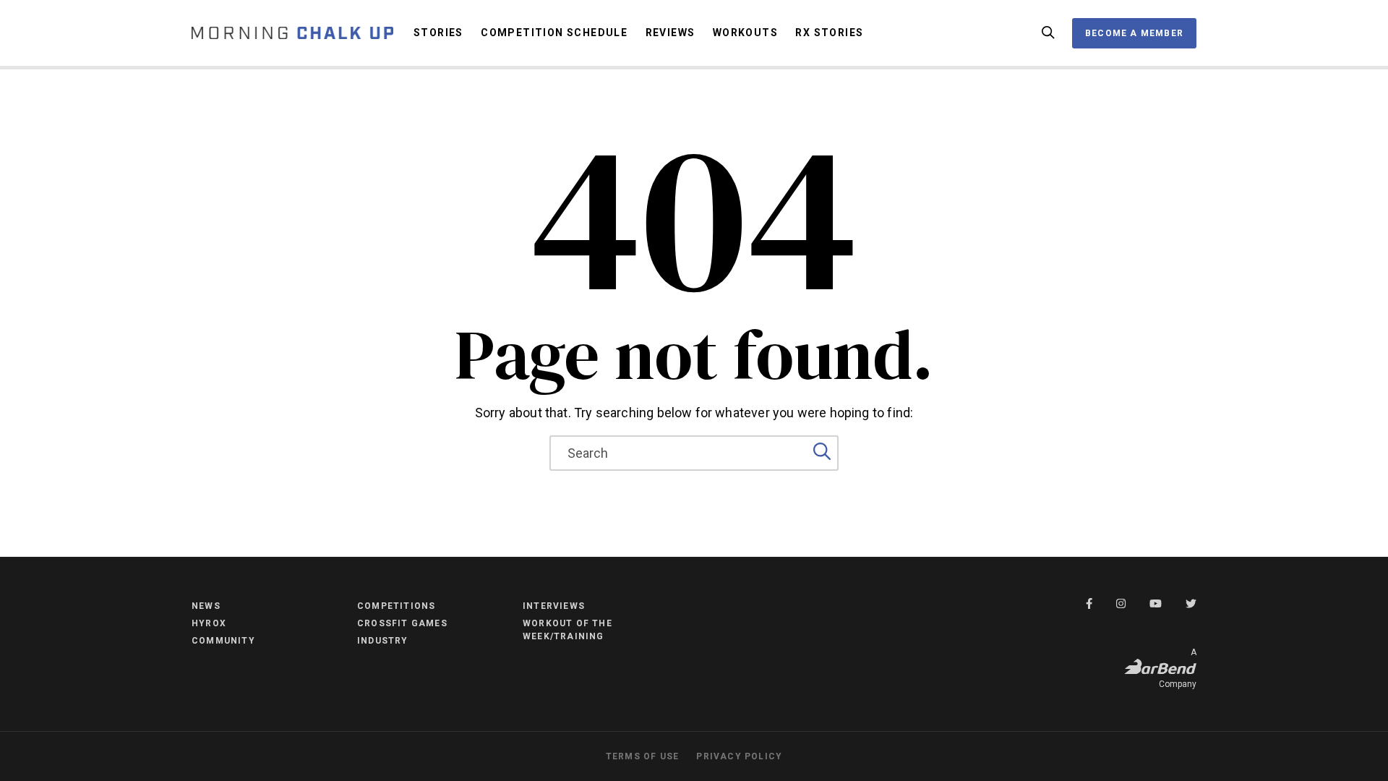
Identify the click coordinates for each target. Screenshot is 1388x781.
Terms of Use (642, 756)
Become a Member (1134, 33)
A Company (1177, 668)
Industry (382, 641)
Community (223, 641)
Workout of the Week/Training (567, 629)
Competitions (396, 606)
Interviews (554, 606)
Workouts (745, 32)
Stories (438, 32)
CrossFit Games (402, 623)
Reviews (670, 32)
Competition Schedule (554, 32)
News (206, 606)
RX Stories (829, 32)
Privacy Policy (739, 756)
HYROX (209, 623)
